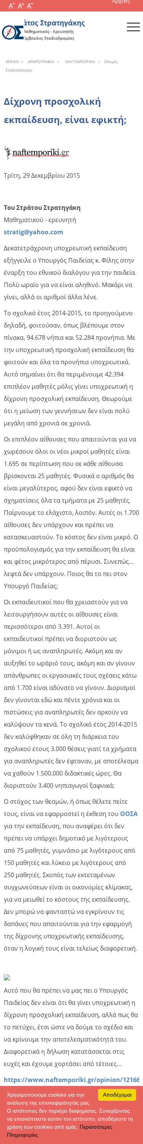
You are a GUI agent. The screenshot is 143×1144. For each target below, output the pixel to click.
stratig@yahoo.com (33, 232)
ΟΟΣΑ (129, 814)
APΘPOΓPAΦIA (40, 61)
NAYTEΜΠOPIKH (79, 61)
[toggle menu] (133, 26)
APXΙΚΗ (12, 61)
